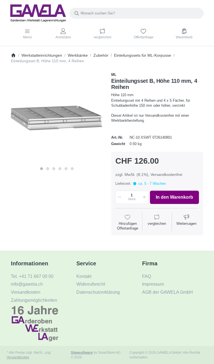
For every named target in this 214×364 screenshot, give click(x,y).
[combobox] (136, 13)
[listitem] (57, 118)
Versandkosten (18, 357)
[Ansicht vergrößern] (57, 118)
